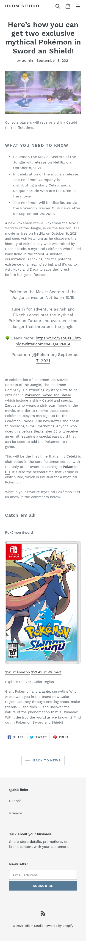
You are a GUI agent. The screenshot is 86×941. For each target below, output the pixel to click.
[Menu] (78, 6)
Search (15, 801)
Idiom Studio (22, 5)
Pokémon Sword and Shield (48, 395)
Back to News (46, 760)
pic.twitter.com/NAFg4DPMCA (43, 344)
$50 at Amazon (17, 672)
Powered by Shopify (58, 925)
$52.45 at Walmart (46, 672)
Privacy (15, 813)
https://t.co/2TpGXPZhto (58, 338)
